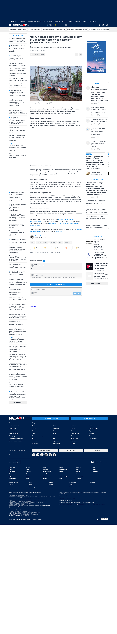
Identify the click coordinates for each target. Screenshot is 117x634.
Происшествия (75, 433)
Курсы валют (78, 21)
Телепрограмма (47, 21)
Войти (35, 293)
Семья (73, 443)
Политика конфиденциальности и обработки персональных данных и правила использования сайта (82, 504)
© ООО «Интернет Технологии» (34, 519)
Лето (54, 433)
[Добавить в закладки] (76, 54)
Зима (54, 425)
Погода (39, 21)
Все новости (18, 35)
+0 (76, 271)
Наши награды (13, 431)
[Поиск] (99, 25)
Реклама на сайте (14, 425)
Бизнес (34, 428)
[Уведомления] (103, 25)
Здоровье (35, 443)
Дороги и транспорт (37, 436)
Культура (55, 431)
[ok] (42, 454)
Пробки (85, 21)
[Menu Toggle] (10, 25)
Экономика (92, 436)
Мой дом (55, 436)
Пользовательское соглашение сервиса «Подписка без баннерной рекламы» (76, 502)
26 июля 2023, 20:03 (34, 50)
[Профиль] (107, 25)
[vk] (37, 454)
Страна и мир (93, 431)
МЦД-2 (60, 242)
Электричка (68, 242)
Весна (33, 431)
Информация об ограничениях (66, 495)
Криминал (56, 428)
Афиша (64, 21)
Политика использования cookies (67, 498)
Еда (33, 438)
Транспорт (53, 242)
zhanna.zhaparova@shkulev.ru (15, 513)
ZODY (90, 21)
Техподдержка (13, 436)
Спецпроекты (93, 438)
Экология (91, 433)
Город (33, 433)
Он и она (73, 425)
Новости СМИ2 (35, 306)
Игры (94, 21)
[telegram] (33, 454)
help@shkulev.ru (19, 506)
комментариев (39, 55)
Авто (33, 425)
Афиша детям (32, 21)
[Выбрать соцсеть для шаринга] (80, 54)
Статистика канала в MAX (16, 441)
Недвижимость (13, 21)
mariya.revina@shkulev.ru (20, 509)
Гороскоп (70, 21)
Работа (73, 436)
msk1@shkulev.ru (27, 503)
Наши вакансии (13, 433)
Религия (73, 441)
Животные (35, 441)
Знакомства (56, 21)
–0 (80, 271)
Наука (54, 438)
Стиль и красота (93, 428)
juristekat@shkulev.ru (45, 505)
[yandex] (54, 454)
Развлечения (74, 438)
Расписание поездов (42, 242)
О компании (12, 428)
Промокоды (23, 21)
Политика (74, 431)
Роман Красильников (42, 236)
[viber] (50, 454)
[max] (46, 454)
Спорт (90, 425)
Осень (72, 428)
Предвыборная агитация (16, 438)
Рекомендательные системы (65, 500)
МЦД (32, 242)
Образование (56, 443)
